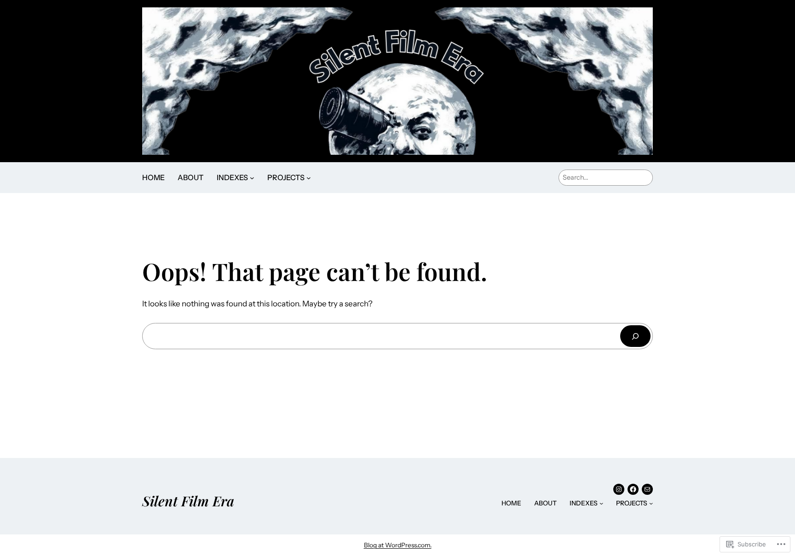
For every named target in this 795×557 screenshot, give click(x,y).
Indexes (232, 177)
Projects (286, 177)
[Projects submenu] (308, 178)
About (191, 177)
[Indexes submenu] (252, 178)
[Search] (635, 336)
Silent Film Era (188, 501)
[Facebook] (633, 489)
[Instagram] (618, 489)
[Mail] (647, 489)
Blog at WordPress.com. (398, 545)
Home (153, 177)
